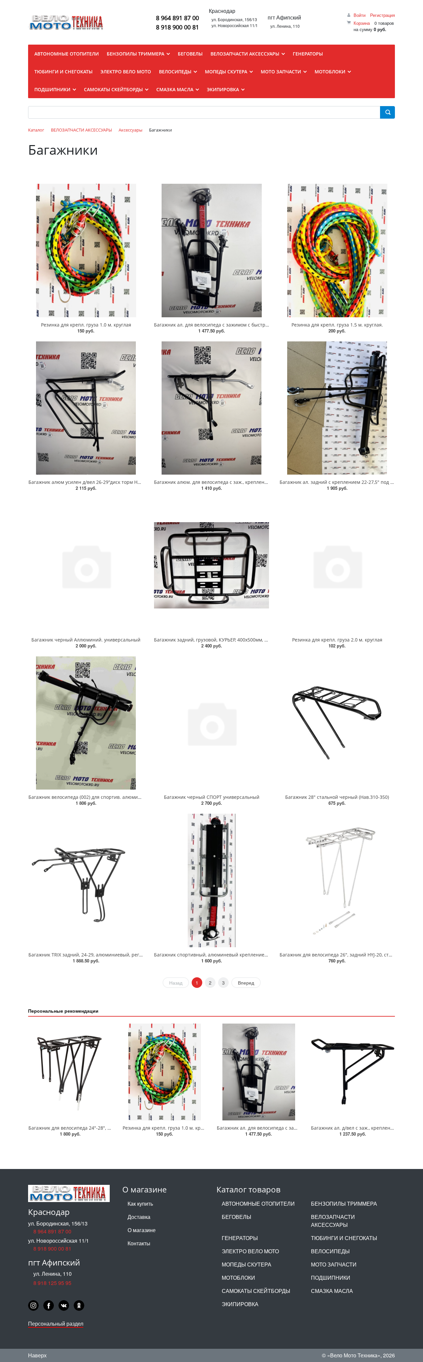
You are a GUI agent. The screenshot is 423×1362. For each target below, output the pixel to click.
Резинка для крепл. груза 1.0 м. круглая (86, 325)
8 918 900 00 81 (177, 27)
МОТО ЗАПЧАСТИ (334, 1264)
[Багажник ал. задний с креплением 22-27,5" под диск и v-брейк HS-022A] (337, 408)
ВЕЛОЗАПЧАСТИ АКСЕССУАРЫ (333, 1220)
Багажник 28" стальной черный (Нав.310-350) (337, 797)
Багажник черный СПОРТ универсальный (211, 797)
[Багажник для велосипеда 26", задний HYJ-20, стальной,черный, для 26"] (337, 880)
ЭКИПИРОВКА (240, 1304)
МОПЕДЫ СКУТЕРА (246, 1264)
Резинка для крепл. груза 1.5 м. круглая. (337, 325)
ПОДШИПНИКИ (330, 1277)
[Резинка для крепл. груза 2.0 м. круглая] (337, 565)
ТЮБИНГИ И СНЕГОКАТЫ (344, 1238)
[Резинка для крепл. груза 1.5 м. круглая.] (337, 250)
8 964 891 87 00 (177, 18)
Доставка (139, 1217)
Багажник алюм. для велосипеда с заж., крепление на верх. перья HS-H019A (241, 482)
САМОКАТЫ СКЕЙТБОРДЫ (256, 1291)
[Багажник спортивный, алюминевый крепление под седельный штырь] (211, 880)
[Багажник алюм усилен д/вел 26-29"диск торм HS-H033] (85, 408)
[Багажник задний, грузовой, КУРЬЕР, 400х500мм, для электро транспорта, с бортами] (211, 565)
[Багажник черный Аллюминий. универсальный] (85, 565)
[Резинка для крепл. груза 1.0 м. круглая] (85, 250)
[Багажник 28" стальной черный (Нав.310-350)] (337, 723)
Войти (359, 15)
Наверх (37, 1355)
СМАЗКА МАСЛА (332, 1291)
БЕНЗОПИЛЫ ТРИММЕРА (344, 1203)
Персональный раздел (55, 1323)
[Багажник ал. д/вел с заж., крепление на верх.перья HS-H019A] (353, 1072)
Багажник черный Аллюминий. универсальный (85, 640)
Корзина (362, 23)
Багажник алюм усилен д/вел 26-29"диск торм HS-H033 (90, 482)
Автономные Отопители (258, 1203)
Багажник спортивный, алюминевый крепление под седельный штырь (235, 955)
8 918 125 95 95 (52, 1283)
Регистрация (382, 15)
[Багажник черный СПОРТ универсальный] (211, 723)
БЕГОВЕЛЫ (236, 1217)
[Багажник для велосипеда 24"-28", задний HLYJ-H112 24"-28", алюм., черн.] (70, 1072)
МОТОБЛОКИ (238, 1277)
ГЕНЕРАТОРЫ (240, 1238)
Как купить (140, 1203)
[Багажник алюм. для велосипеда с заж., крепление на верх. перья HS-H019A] (211, 408)
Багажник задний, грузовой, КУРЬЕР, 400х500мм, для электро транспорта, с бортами (249, 640)
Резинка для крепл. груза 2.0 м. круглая (337, 640)
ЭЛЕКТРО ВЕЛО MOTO (250, 1251)
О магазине (142, 1230)
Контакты (139, 1243)
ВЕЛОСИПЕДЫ (330, 1251)
